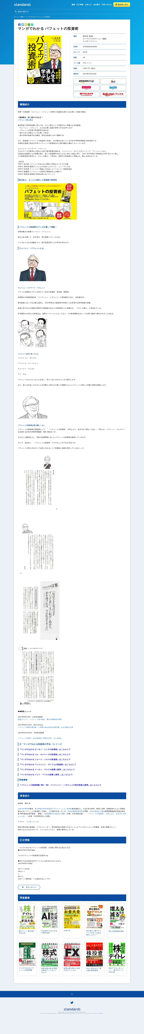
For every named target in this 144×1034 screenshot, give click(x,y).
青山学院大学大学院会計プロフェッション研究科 (53, 809)
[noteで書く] (32, 24)
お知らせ (88, 4)
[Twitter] (22, 24)
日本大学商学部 (24, 809)
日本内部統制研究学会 (76, 811)
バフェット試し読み (25, 120)
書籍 (73, 4)
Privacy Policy (80, 1013)
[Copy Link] (28, 24)
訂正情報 (80, 4)
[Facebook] (19, 24)
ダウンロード (30, 887)
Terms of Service (93, 1013)
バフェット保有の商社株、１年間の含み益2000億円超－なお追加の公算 (45, 727)
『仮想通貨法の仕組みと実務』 (55, 814)
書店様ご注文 (122, 4)
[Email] (25, 24)
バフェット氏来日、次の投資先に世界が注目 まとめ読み (40, 738)
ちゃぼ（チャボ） (33, 822)
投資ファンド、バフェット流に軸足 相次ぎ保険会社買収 (40, 719)
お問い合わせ (107, 4)
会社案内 (96, 4)
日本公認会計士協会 (97, 811)
